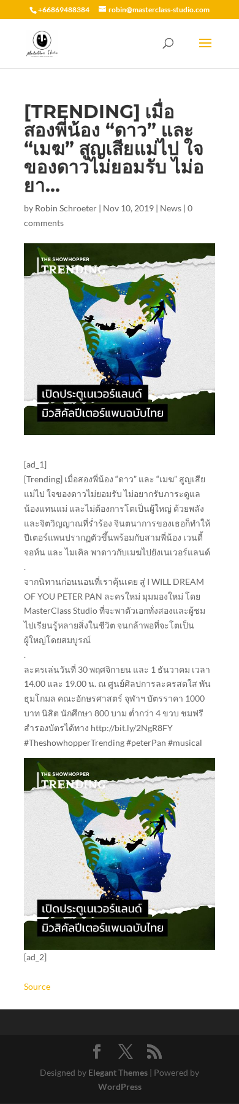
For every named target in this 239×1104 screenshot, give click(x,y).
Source (37, 986)
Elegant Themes (118, 1072)
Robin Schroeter (66, 208)
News (170, 208)
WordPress (120, 1086)
